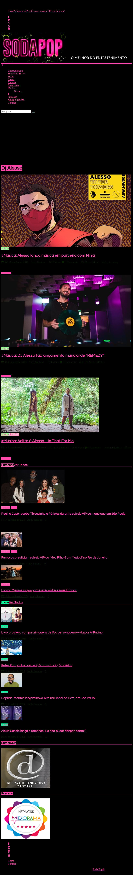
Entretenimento (15, 70)
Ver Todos (21, 465)
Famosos (12, 97)
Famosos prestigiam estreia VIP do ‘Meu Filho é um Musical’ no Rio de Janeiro (54, 557)
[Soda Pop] (2, 65)
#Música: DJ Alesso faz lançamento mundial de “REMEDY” (52, 355)
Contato (12, 102)
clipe (81, 362)
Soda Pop (14, 434)
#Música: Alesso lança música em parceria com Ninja (48, 255)
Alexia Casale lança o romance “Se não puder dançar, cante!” (43, 731)
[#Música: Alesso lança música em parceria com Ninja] (66, 245)
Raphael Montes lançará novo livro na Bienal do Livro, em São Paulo (48, 698)
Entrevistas (13, 85)
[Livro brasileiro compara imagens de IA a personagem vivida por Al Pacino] (11, 621)
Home (14, 507)
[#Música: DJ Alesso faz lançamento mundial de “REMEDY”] (66, 345)
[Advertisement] (66, 137)
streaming (113, 262)
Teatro (11, 76)
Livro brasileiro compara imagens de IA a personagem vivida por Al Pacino (52, 632)
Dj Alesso (86, 262)
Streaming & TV (16, 73)
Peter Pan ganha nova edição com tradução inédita (36, 665)
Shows (17, 91)
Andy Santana (38, 262)
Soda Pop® (98, 869)
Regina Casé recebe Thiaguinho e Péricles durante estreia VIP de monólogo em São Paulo (63, 513)
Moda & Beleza (16, 99)
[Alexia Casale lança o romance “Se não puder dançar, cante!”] (11, 719)
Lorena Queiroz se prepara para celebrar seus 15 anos (39, 590)
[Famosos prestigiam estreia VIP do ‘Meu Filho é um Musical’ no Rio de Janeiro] (11, 546)
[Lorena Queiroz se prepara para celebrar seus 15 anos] (11, 578)
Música (11, 88)
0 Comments (71, 262)
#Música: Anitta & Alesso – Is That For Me (37, 441)
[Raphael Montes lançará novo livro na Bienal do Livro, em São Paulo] (11, 686)
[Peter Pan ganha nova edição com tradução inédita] (11, 653)
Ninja (104, 262)
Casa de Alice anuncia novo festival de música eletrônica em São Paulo (44, 11)
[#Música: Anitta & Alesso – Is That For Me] (50, 431)
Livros (11, 79)
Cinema (12, 82)
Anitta (107, 447)
